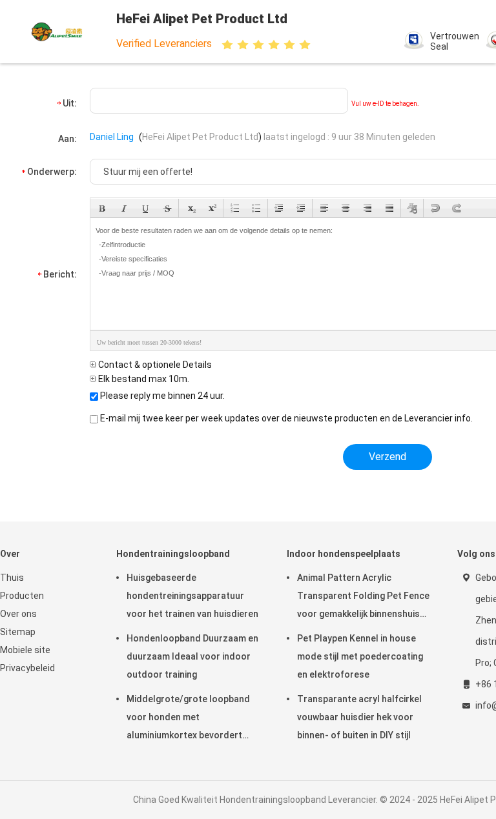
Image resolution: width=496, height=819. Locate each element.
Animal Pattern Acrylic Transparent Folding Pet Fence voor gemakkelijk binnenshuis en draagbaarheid (363, 597)
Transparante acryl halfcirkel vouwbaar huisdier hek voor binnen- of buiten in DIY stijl (359, 717)
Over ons (18, 614)
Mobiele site (25, 650)
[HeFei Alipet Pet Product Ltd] (57, 31)
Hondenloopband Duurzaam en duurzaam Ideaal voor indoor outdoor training (192, 656)
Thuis (12, 577)
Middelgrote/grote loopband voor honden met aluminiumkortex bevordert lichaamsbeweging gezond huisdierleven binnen (188, 719)
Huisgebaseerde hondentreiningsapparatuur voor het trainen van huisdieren (192, 595)
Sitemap (18, 632)
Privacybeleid (27, 668)
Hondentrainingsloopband (173, 554)
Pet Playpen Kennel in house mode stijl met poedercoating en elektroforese (360, 656)
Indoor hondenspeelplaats (343, 554)
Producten (22, 596)
